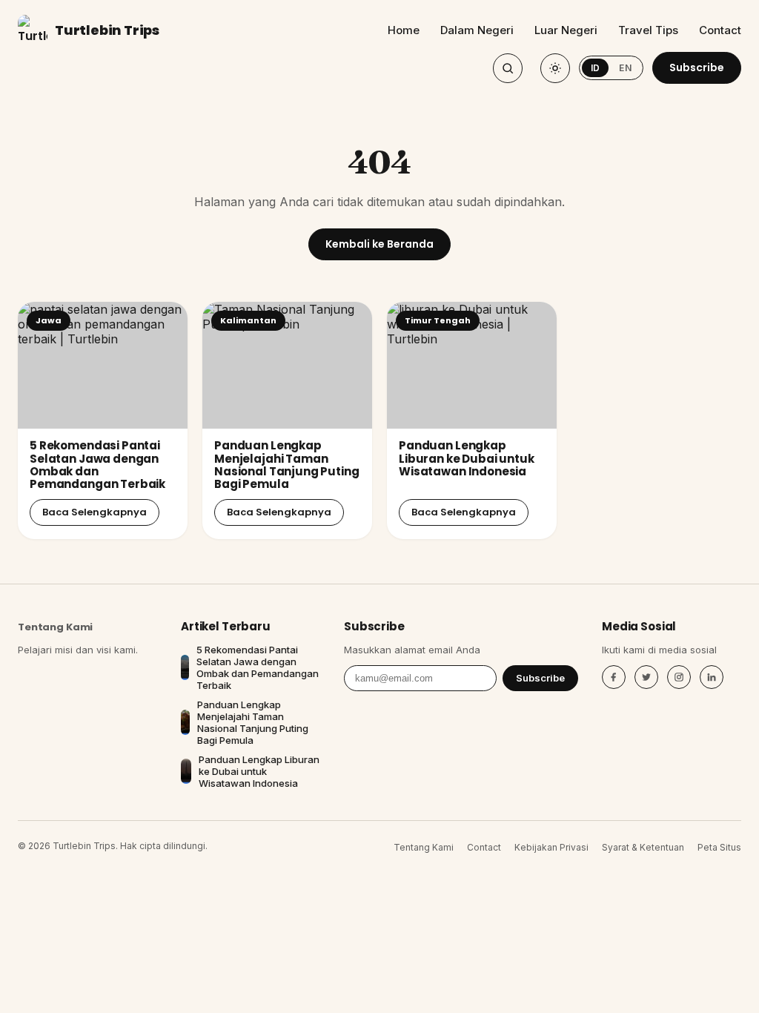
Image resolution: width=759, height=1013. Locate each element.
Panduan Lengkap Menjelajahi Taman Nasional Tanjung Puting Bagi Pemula (286, 465)
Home (404, 30)
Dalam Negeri (477, 30)
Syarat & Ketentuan (643, 847)
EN (625, 67)
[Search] (508, 68)
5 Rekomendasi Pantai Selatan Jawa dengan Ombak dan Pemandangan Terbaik (97, 465)
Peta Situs (719, 847)
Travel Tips (648, 30)
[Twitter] (646, 677)
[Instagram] (679, 677)
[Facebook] (614, 677)
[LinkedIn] (711, 677)
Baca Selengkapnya (94, 512)
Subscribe (696, 67)
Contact (720, 30)
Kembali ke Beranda (379, 244)
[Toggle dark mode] (555, 68)
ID (595, 67)
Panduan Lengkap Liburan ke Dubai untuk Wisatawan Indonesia (466, 458)
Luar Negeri (565, 30)
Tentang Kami (55, 627)
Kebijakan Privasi (551, 847)
